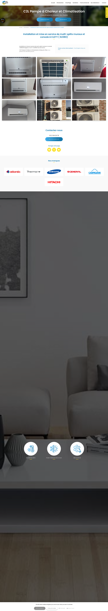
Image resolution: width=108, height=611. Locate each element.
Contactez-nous (44, 19)
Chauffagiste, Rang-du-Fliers (72, 48)
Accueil (53, 2)
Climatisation (60, 2)
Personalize (62, 608)
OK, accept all (40, 608)
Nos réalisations (95, 2)
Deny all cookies (52, 608)
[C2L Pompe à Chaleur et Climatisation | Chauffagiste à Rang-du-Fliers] (5, 3)
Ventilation (75, 2)
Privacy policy (71, 608)
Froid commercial (84, 2)
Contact (104, 2)
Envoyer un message (54, 139)
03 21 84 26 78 (63, 19)
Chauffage (68, 2)
